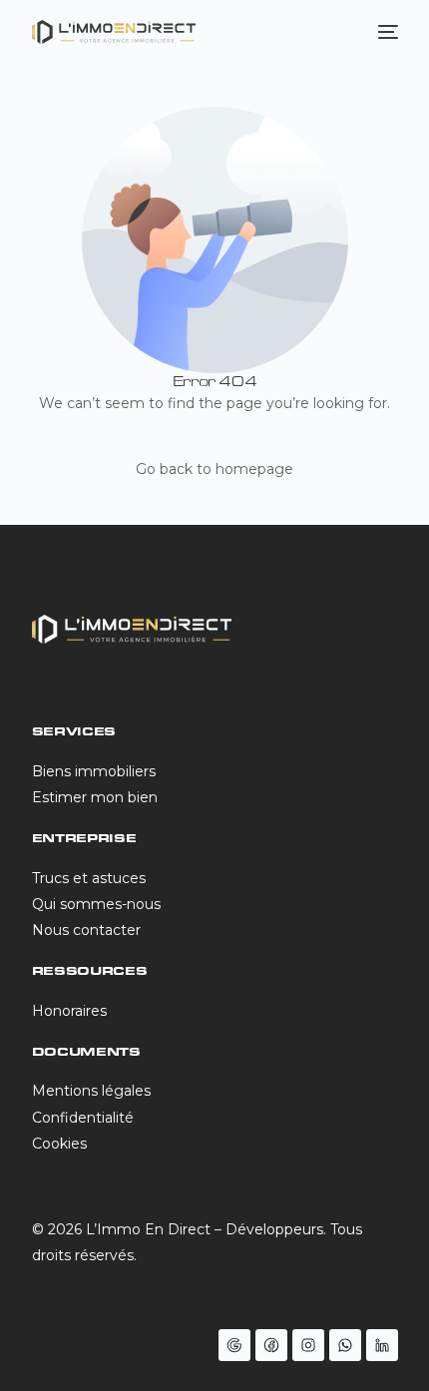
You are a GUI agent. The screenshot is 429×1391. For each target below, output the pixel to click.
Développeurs (274, 1229)
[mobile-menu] (386, 32)
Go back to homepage (214, 469)
